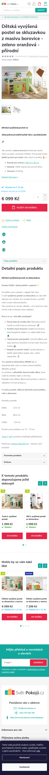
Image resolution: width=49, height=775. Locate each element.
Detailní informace (9, 177)
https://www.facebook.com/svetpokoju (26, 717)
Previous (40, 483)
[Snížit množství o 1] (45, 199)
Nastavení (24, 757)
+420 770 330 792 (27, 713)
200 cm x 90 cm (32, 162)
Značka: (9, 227)
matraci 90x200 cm (20, 443)
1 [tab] (23, 545)
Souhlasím (24, 767)
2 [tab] (25, 545)
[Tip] (12, 501)
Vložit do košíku (27, 207)
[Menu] (45, 3)
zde (38, 750)
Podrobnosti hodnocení (38, 56)
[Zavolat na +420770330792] (29, 4)
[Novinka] (36, 584)
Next (45, 483)
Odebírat (38, 662)
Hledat (41, 10)
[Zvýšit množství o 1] (45, 195)
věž (10, 436)
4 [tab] (28, 626)
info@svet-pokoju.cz (27, 708)
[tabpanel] (12, 515)
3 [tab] (25, 626)
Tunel (4, 436)
